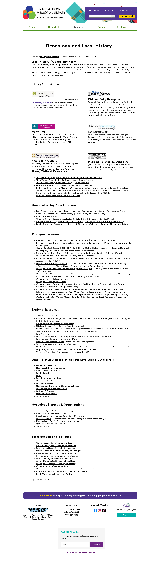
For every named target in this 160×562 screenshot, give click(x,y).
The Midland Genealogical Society (52, 180)
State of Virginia (44, 396)
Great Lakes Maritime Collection (51, 264)
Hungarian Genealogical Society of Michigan (57, 456)
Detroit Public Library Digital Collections (55, 253)
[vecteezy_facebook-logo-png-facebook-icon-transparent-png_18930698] (95, 510)
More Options (126, 10)
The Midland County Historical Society (54, 183)
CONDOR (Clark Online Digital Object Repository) (86, 248)
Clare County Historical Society (90, 214)
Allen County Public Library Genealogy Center (58, 411)
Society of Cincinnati (46, 391)
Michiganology (43, 284)
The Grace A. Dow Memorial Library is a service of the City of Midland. (126, 510)
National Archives (44, 384)
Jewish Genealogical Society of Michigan (55, 461)
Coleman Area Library (46, 216)
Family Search (42, 373)
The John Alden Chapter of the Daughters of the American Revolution (69, 178)
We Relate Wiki (43, 347)
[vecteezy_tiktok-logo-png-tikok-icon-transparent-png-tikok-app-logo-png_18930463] (104, 510)
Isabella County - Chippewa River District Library (59, 222)
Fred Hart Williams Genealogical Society (55, 448)
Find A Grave (42, 334)
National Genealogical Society (50, 424)
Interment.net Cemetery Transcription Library (57, 339)
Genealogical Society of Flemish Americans (56, 453)
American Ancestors (44, 161)
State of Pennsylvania (46, 394)
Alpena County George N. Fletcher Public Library (79, 266)
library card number (49, 57)
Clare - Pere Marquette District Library (54, 214)
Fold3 (38, 337)
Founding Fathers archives (48, 378)
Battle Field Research (46, 365)
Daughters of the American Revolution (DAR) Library (61, 416)
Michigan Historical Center (103, 240)
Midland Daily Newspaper (104, 99)
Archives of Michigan (46, 240)
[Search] (136, 27)
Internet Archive (43, 419)
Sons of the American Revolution (51, 389)
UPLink (39, 289)
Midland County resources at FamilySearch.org (58, 196)
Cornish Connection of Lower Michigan (54, 443)
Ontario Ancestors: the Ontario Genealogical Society (61, 471)
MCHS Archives (82, 183)
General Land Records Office (50, 342)
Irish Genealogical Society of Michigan (54, 459)
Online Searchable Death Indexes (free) (55, 324)
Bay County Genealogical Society (111, 211)
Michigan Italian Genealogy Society (53, 466)
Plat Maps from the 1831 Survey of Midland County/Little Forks (66, 185)
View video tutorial (71, 99)
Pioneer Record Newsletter (83, 180)
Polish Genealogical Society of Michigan (55, 474)
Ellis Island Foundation (46, 326)
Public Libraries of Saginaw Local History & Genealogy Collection (67, 224)
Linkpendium (42, 421)
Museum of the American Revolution (53, 381)
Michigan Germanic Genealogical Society (56, 464)
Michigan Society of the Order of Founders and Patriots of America (68, 469)
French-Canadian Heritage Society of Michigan (58, 451)
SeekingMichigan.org (67, 287)
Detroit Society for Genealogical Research (56, 446)
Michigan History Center (94, 284)
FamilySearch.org (44, 329)
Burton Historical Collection (102, 253)
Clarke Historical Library (47, 248)
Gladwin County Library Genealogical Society (58, 219)
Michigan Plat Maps (45, 274)
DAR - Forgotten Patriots (48, 371)
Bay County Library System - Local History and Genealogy (64, 211)
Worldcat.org (42, 426)
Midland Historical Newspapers (108, 162)
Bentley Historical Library (48, 243)
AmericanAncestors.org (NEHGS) (51, 414)
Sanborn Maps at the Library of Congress (56, 344)
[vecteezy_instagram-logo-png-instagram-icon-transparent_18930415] (99, 510)
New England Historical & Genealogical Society (58, 386)
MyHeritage (39, 132)
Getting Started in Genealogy (73, 240)
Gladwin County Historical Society (99, 219)
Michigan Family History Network (52, 279)
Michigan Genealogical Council (51, 282)
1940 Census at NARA (46, 316)
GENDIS (40, 258)
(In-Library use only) (41, 164)
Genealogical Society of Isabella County (104, 222)
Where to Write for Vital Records (52, 352)
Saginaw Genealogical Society (115, 224)
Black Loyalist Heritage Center (50, 368)
